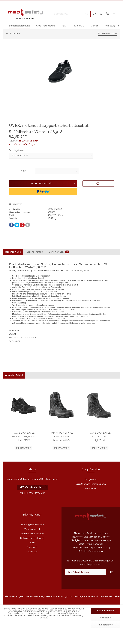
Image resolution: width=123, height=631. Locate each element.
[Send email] (27, 227)
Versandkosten (53, 596)
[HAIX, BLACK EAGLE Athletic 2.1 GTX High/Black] (99, 405)
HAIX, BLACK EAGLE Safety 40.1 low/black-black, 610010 (23, 437)
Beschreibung (13, 252)
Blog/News (91, 479)
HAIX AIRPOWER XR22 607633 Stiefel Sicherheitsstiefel (61, 437)
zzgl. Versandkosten (28, 141)
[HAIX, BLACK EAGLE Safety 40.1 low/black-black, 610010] (23, 405)
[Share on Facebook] (11, 227)
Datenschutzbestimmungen (95, 561)
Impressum (32, 552)
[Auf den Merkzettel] (98, 183)
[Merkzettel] (94, 14)
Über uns (32, 547)
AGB (32, 543)
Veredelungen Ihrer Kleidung (91, 484)
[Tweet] (16, 227)
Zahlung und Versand (32, 525)
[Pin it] (22, 227)
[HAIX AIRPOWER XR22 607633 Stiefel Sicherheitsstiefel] (61, 405)
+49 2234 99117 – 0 (32, 487)
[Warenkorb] (107, 14)
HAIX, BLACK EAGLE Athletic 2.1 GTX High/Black (99, 437)
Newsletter (90, 488)
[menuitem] (71, 14)
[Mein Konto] (101, 14)
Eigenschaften (35, 252)
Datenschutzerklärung (32, 538)
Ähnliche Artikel (14, 375)
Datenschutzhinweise (32, 534)
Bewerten (17, 204)
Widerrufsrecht (32, 529)
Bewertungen (58, 252)
